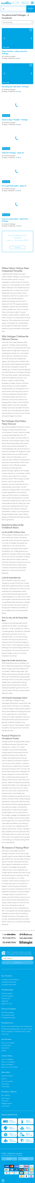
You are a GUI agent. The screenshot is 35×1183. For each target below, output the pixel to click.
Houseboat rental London (8, 984)
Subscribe (17, 962)
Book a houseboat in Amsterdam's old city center (15, 1031)
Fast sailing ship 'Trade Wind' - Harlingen (15, 87)
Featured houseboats (7, 1012)
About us (4, 1079)
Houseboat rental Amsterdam (10, 979)
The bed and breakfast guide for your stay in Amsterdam (17, 1029)
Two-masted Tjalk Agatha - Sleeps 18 (14, 186)
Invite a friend (5, 1106)
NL (2, 56)
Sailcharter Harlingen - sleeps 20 (13, 153)
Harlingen (12, 56)
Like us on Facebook (7, 1059)
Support (3, 1051)
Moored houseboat (7, 996)
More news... (5, 1034)
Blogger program (6, 1103)
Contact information (7, 1076)
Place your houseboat (7, 1043)
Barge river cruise (6, 1004)
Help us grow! (5, 1098)
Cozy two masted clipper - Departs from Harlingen (15, 220)
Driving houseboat (6, 993)
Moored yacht (5, 998)
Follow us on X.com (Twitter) (9, 1067)
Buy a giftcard (5, 1095)
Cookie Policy (5, 1086)
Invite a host (4, 1101)
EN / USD (16, 3)
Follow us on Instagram (8, 1062)
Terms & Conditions (7, 1081)
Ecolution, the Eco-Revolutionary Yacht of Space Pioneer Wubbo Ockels (17, 1026)
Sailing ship (4, 1001)
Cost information (6, 1045)
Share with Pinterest (7, 1064)
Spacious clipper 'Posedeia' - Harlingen (15, 120)
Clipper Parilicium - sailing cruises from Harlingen (14, 52)
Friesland (6, 56)
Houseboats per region (8, 1017)
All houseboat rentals (7, 1015)
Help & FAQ (5, 1048)
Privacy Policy (5, 1084)
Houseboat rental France (8, 982)
